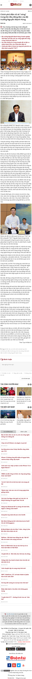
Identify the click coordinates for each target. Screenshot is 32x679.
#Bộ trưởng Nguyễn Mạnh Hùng (13, 353)
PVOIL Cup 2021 (23, 623)
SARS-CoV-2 (23, 621)
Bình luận (24, 431)
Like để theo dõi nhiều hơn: (16, 653)
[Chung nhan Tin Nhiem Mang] (16, 675)
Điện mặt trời (15, 616)
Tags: (3, 349)
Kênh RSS (11, 678)
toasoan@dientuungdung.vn (18, 644)
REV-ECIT (15, 1)
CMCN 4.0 (15, 623)
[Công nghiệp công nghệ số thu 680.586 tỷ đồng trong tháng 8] (24, 417)
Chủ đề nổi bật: (10, 614)
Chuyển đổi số (8, 616)
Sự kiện (7, 11)
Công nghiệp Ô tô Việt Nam (15, 618)
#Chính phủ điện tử (6, 351)
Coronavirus (9, 623)
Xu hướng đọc (8, 431)
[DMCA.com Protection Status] (5, 670)
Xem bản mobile (16, 646)
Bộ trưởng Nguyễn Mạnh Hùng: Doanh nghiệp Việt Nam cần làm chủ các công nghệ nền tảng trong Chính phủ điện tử (16, 38)
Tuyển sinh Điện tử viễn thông (12, 621)
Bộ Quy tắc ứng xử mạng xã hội (14, 620)
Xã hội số (2, 11)
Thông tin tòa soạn (21, 678)
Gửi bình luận (26, 378)
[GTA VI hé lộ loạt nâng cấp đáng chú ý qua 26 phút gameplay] (7, 417)
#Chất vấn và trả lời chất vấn (12, 349)
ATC (9, 1)
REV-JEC (22, 1)
